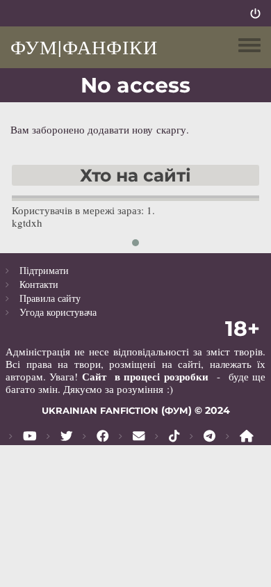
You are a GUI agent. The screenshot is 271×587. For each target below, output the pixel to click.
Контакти (38, 284)
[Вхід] (255, 13)
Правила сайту (50, 298)
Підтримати (44, 270)
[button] (135, 243)
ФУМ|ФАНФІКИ (84, 46)
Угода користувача (58, 312)
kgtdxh (27, 223)
